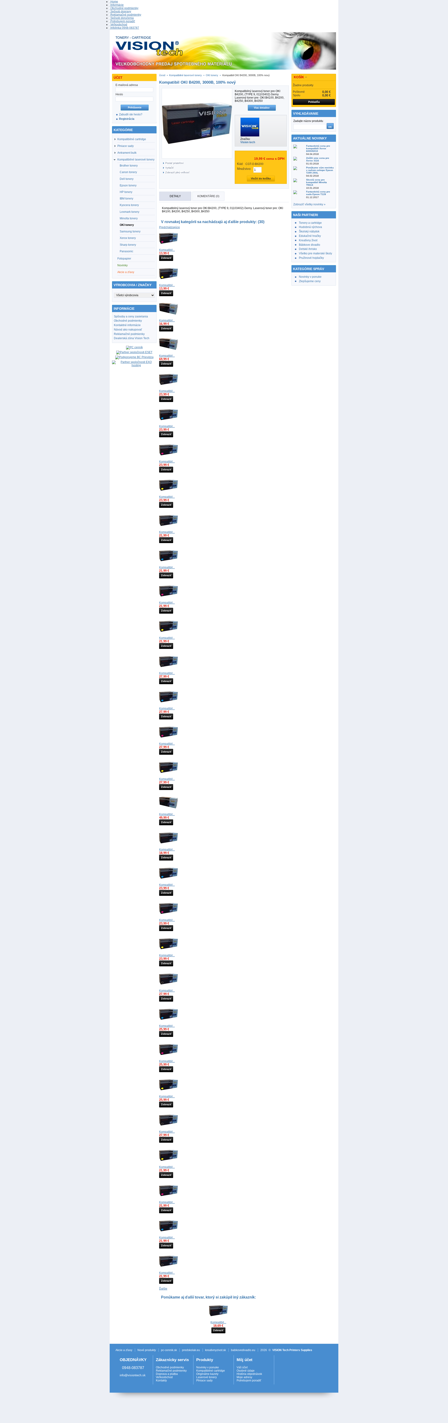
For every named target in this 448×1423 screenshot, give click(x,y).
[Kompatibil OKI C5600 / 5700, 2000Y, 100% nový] (168, 952)
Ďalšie (163, 1288)
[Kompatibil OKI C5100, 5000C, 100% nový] (168, 705)
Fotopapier (124, 258)
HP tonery (126, 192)
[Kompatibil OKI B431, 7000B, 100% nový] (168, 317)
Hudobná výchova (310, 227)
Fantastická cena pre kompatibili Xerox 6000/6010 (318, 148)
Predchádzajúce (169, 227)
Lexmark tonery (129, 211)
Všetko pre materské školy (315, 253)
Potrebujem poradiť (122, 21)
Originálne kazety (207, 1374)
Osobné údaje (246, 1370)
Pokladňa (314, 101)
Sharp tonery (128, 244)
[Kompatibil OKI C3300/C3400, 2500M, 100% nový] (168, 599)
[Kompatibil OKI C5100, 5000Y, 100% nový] (168, 775)
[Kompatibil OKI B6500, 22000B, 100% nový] (168, 352)
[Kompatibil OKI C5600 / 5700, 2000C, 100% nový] (168, 881)
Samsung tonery (130, 231)
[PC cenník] (134, 347)
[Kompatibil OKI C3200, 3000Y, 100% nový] (168, 493)
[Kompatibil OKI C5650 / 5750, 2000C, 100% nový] (168, 1022)
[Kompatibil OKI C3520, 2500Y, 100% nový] (168, 1163)
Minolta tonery (129, 218)
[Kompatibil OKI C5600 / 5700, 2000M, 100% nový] (168, 916)
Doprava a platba (167, 1374)
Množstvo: (244, 169)
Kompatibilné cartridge (131, 139)
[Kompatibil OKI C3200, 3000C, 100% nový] (168, 423)
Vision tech (247, 142)
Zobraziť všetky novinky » (309, 204)
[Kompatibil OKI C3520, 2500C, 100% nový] (168, 1234)
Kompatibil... (167, 250)
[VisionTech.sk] (224, 51)
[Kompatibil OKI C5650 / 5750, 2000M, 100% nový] (168, 1058)
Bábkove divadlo (309, 244)
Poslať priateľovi (174, 163)
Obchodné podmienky (124, 8)
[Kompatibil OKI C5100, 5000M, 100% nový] (168, 740)
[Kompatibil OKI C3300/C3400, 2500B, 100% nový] (168, 528)
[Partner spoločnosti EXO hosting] (134, 365)
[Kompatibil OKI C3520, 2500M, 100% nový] (168, 1199)
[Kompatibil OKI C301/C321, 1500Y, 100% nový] (168, 282)
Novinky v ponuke (310, 276)
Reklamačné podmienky (125, 14)
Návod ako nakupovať (128, 329)
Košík (299, 77)
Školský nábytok (309, 231)
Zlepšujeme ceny (310, 281)
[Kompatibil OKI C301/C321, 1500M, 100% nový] (168, 246)
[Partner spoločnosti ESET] (134, 352)
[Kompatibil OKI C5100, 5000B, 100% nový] (168, 670)
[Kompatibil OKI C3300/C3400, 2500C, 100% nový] (168, 564)
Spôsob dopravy (120, 11)
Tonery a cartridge (310, 222)
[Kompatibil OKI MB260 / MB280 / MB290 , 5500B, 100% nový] (168, 811)
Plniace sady (125, 146)
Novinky (122, 265)
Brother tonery (129, 165)
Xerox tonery (128, 238)
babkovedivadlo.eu (243, 1350)
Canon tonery (128, 172)
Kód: (240, 164)
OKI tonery (127, 225)
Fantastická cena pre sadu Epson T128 (318, 193)
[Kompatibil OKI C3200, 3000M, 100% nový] (168, 458)
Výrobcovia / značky (132, 285)
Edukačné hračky (310, 236)
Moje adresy (244, 1377)
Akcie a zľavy (125, 272)
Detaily (175, 196)
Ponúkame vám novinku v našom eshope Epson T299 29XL (320, 170)
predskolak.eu (191, 1350)
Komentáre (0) (208, 196)
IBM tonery (126, 198)
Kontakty (161, 1380)
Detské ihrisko (308, 249)
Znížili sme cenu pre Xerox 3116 (317, 159)
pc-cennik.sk (169, 1350)
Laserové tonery (206, 1377)
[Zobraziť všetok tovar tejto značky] (249, 135)
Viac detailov (262, 107)
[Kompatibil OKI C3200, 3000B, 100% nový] (168, 387)
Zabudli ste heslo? (130, 114)
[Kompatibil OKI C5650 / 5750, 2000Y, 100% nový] (168, 1093)
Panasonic (126, 251)
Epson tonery (128, 185)
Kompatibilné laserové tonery (135, 159)
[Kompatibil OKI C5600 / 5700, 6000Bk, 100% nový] (168, 987)
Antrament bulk (126, 152)
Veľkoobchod (118, 24)
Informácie (117, 5)
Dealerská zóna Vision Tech (131, 338)
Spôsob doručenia (122, 18)
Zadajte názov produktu (308, 121)
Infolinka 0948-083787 (124, 27)
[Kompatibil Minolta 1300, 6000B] (218, 1319)
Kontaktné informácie (127, 325)
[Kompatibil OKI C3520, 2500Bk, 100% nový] (168, 1269)
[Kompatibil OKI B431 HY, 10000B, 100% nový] (168, 846)
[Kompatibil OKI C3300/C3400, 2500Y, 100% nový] (168, 634)
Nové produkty (146, 1350)
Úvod (162, 75)
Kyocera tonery (129, 205)
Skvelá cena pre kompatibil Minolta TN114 (316, 182)
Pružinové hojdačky (311, 258)
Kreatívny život (308, 240)
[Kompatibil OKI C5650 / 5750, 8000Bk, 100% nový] (168, 1128)
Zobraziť (166, 257)
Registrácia (126, 119)
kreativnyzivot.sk (215, 1350)
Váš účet (242, 1367)
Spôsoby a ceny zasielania (131, 316)
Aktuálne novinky (310, 138)
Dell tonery (126, 179)
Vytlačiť (169, 167)
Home (114, 1)
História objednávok (249, 1374)
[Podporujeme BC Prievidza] (134, 357)
